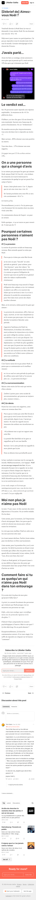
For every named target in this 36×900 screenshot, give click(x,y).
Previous (7, 693)
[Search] (32, 803)
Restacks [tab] (14, 706)
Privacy (19, 884)
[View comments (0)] (11, 838)
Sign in (32, 3)
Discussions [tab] (16, 803)
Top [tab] (4, 803)
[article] (18, 815)
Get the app (27, 891)
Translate (6, 8)
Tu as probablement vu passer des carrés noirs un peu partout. (13, 816)
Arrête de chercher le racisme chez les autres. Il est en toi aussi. (12, 810)
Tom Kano (9, 724)
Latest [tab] (9, 803)
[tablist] (10, 707)
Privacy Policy (18, 679)
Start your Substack (13, 891)
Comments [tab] (6, 706)
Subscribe (25, 3)
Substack (8, 896)
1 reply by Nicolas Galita (15, 785)
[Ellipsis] (33, 724)
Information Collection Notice (21, 677)
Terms (25, 884)
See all (5, 859)
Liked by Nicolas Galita (13, 726)
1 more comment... (7, 793)
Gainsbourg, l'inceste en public (11, 828)
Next (29, 693)
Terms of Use (27, 675)
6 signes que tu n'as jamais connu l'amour (13, 844)
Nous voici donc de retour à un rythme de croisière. (12, 849)
